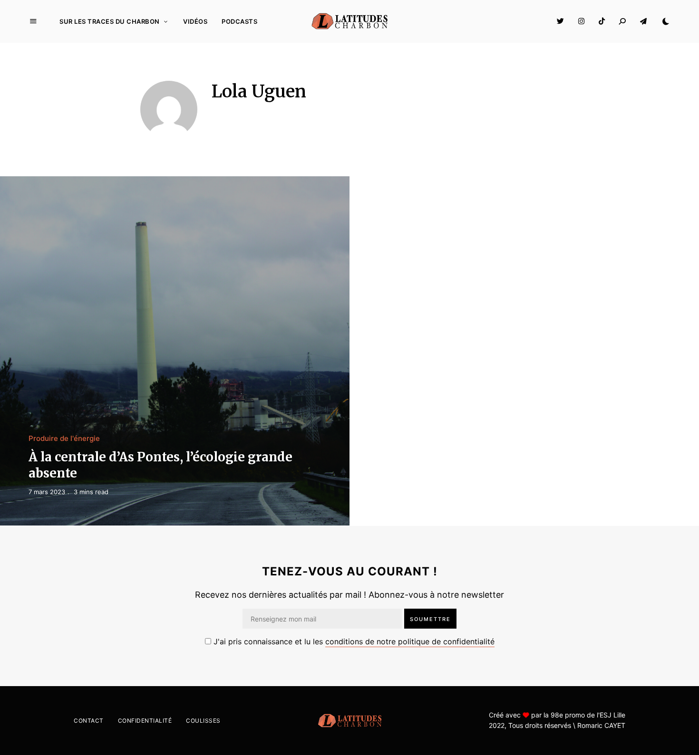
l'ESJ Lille (610, 715)
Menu (33, 21)
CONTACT (89, 720)
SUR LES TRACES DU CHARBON (109, 21)
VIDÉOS (195, 21)
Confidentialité (145, 720)
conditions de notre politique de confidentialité (410, 641)
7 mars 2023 (47, 492)
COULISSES (203, 720)
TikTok (602, 21)
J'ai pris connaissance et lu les (353, 641)
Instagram (581, 21)
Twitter (560, 21)
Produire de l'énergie (64, 438)
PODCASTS (239, 21)
